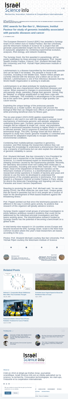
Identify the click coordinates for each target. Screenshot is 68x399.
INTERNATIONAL (46, 391)
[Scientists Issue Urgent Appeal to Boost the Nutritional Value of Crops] (50, 281)
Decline (15, 393)
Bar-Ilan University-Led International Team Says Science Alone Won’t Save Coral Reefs (53, 337)
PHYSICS (59, 389)
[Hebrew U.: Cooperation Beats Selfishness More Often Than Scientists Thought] (18, 281)
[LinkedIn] (57, 247)
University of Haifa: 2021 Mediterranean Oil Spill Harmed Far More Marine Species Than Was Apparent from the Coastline (20, 336)
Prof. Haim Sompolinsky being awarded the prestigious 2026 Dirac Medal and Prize (52, 343)
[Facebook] (11, 247)
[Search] (61, 8)
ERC (21, 233)
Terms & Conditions (43, 396)
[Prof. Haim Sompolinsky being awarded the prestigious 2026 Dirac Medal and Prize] (37, 343)
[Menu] (64, 8)
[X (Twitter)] (26, 247)
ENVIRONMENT (51, 389)
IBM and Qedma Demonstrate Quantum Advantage (21, 343)
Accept (8, 393)
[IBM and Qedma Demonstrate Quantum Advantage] (5, 343)
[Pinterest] (41, 247)
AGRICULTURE (42, 389)
